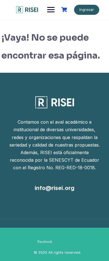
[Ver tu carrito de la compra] (64, 9)
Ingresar (86, 9)
